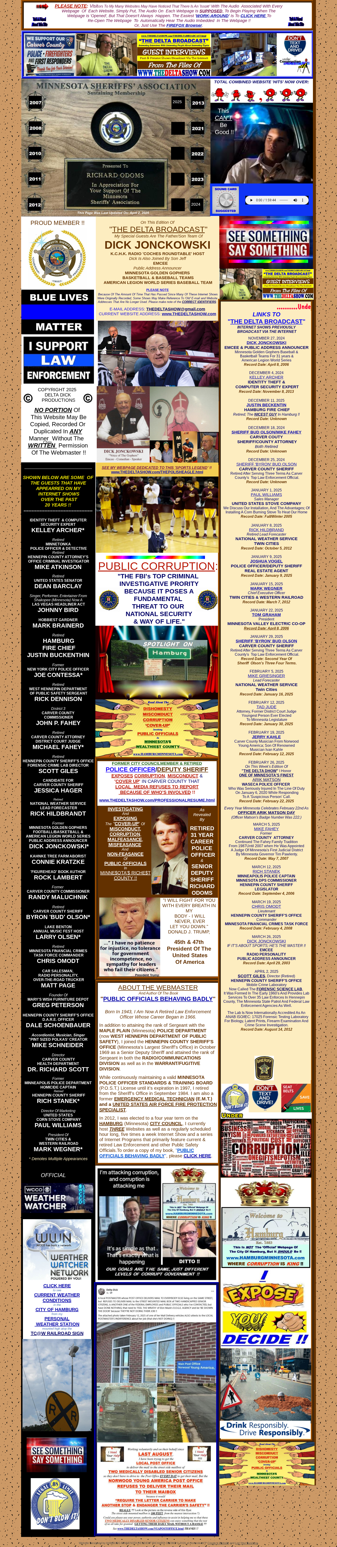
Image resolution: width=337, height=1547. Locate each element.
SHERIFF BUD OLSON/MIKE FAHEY (266, 432)
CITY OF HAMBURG (57, 1309)
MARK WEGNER (266, 588)
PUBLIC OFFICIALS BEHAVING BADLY (158, 998)
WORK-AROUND (212, 15)
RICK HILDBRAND (266, 530)
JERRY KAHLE (266, 737)
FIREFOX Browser (184, 25)
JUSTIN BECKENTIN (266, 405)
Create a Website (218, 1543)
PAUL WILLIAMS (266, 494)
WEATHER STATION (57, 1324)
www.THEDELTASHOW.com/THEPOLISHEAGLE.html (157, 472)
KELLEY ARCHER (266, 377)
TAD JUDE (266, 707)
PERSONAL (56, 1318)
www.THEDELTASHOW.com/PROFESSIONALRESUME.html (157, 800)
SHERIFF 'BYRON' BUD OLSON (266, 464)
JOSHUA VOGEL (266, 561)
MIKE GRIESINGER (266, 676)
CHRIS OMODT (266, 906)
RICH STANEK (266, 871)
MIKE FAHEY (266, 829)
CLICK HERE (197, 1155)
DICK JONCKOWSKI (266, 342)
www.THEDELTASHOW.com (189, 314)
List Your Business (246, 1543)
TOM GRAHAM (266, 614)
